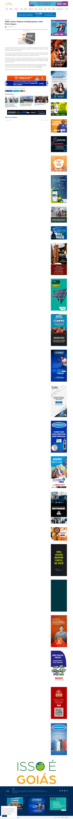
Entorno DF (31, 9)
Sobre (59, 817)
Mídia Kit (66, 817)
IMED (11, 19)
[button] (64, 9)
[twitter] (62, 791)
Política (53, 9)
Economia (41, 9)
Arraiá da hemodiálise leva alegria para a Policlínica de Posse (41, 104)
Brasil (45, 9)
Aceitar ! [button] (4, 815)
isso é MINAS (12, 88)
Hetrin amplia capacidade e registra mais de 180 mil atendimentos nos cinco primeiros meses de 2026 (26, 104)
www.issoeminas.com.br (21, 88)
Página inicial (7, 19)
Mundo (49, 9)
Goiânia (25, 9)
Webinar (16, 88)
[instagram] (67, 791)
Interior (36, 9)
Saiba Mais (9, 814)
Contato (62, 817)
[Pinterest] (22, 91)
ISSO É (11, 9)
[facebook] (60, 791)
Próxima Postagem (44, 120)
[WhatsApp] (20, 91)
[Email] (24, 91)
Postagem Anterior (9, 120)
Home (7, 9)
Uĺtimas (16, 9)
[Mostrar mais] (26, 91)
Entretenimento (60, 9)
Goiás (21, 9)
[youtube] (65, 791)
